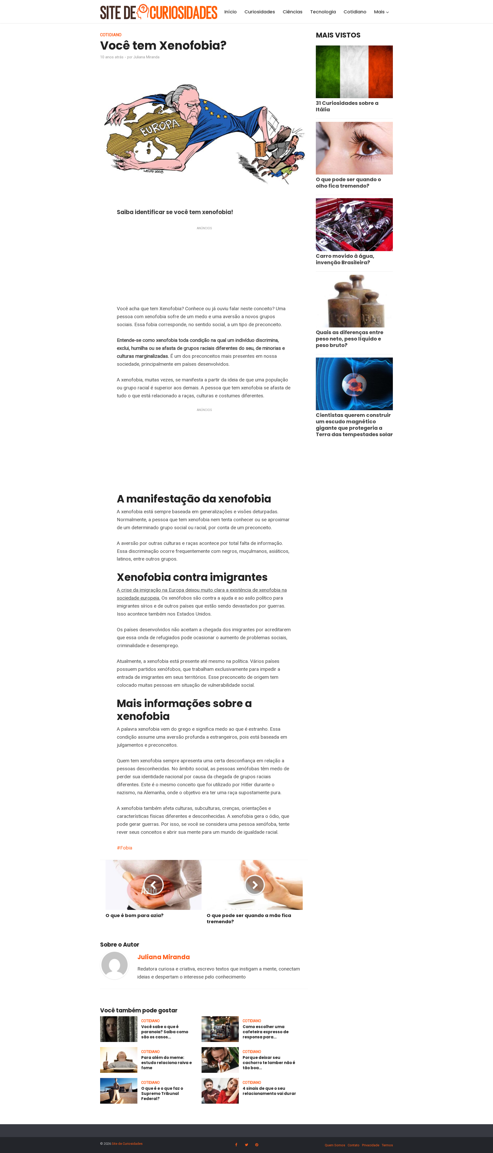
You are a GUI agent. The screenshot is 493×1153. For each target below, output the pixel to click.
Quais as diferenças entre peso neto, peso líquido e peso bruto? (349, 339)
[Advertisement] (204, 267)
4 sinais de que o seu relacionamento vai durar (269, 1091)
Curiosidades (259, 11)
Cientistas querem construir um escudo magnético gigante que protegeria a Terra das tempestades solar (354, 424)
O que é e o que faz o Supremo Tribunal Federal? (162, 1094)
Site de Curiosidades (127, 1144)
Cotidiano (355, 11)
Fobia (126, 848)
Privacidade (370, 1145)
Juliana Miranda (146, 57)
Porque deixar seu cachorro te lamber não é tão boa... (269, 1063)
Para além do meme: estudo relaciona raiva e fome (166, 1063)
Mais (379, 11)
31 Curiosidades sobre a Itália (347, 106)
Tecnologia (323, 11)
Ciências (292, 11)
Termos (387, 1145)
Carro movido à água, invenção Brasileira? (345, 259)
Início (230, 11)
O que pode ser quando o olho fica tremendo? (348, 182)
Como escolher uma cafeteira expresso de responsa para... (266, 1032)
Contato (353, 1145)
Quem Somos (335, 1145)
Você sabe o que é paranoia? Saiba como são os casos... (164, 1032)
